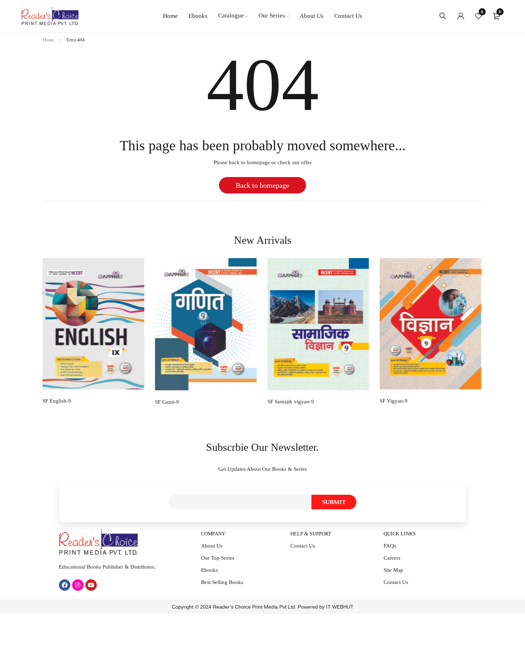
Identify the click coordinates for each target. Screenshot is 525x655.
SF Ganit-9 (167, 402)
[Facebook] (64, 585)
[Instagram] (78, 585)
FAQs (390, 546)
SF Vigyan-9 (394, 401)
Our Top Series (217, 558)
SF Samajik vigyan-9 (291, 401)
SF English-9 (56, 401)
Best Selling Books (222, 582)
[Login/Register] (461, 16)
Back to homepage (262, 185)
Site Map (393, 570)
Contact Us (302, 546)
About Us (211, 546)
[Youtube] (91, 585)
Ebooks (209, 570)
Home (48, 39)
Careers (392, 558)
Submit (334, 502)
